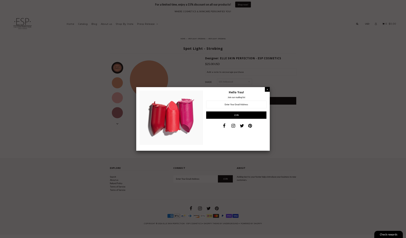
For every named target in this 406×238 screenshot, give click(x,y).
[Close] (267, 89)
